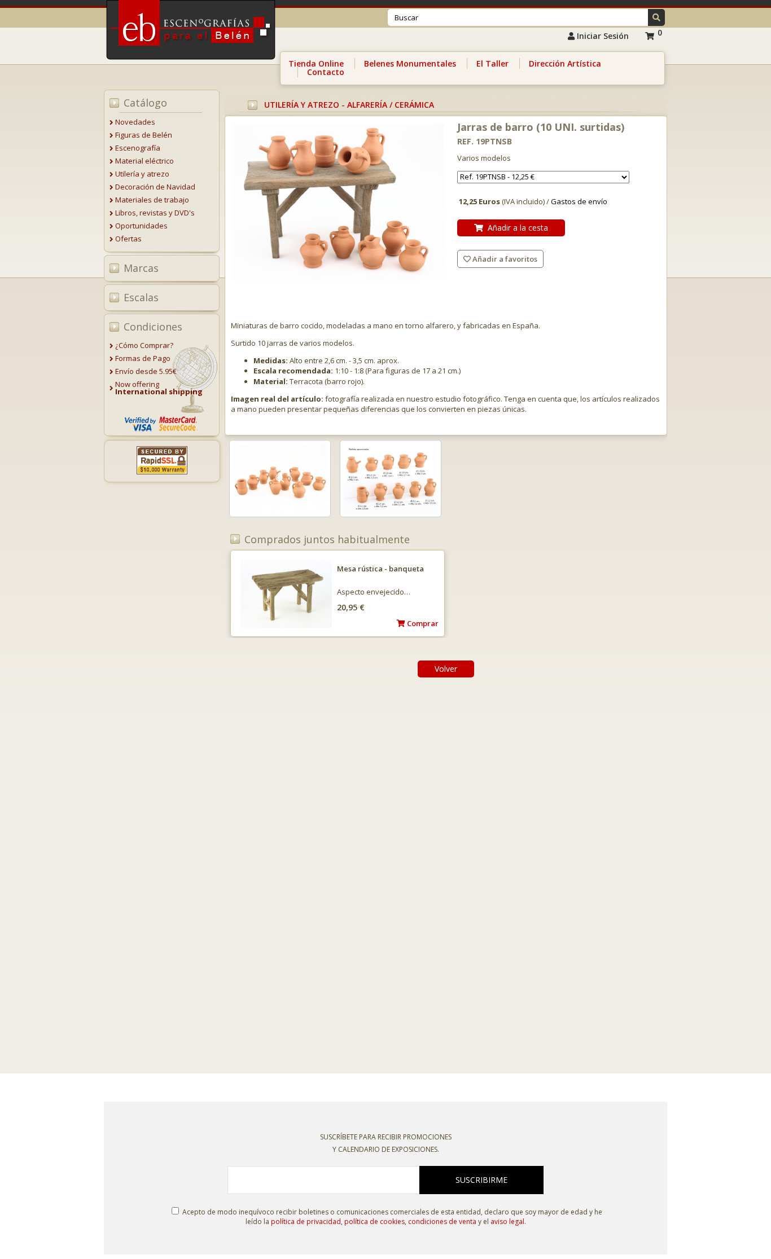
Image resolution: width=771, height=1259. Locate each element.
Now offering (159, 388)
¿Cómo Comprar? (144, 345)
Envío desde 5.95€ (146, 371)
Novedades (135, 122)
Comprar (422, 623)
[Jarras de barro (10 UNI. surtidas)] (338, 203)
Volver (446, 668)
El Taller (492, 63)
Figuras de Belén (143, 135)
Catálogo (145, 102)
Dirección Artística (565, 63)
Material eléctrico (144, 161)
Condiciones (153, 326)
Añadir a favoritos (504, 259)
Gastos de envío (579, 201)
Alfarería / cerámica (390, 104)
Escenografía (137, 148)
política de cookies (374, 1221)
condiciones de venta (442, 1221)
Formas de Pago (142, 358)
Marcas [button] (141, 268)
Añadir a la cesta (515, 227)
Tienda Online (316, 63)
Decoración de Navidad (155, 187)
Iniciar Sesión (602, 35)
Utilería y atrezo (142, 174)
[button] (656, 17)
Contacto (325, 72)
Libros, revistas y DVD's (155, 213)
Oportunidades (141, 226)
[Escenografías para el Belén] (192, 63)
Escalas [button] (141, 297)
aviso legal (507, 1221)
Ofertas (128, 239)
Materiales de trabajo (152, 200)
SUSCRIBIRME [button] (481, 1179)
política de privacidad (306, 1221)
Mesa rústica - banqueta (380, 569)
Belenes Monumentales (410, 63)
